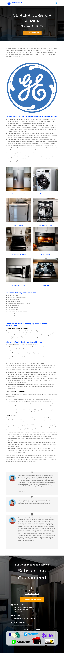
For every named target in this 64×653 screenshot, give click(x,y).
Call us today (32, 591)
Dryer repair (18, 225)
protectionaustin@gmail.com (23, 625)
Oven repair (45, 254)
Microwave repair (18, 285)
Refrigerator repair (18, 194)
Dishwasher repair (45, 225)
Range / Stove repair (18, 254)
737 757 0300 (32, 593)
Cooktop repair (45, 285)
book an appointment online (32, 599)
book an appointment (32, 32)
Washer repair (45, 194)
